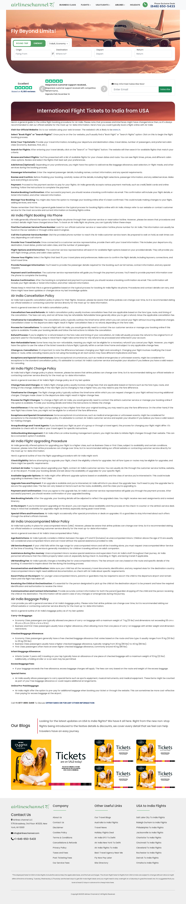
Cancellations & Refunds (65, 842)
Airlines (119, 4)
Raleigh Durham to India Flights (151, 822)
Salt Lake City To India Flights (150, 817)
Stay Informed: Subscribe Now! (129, 84)
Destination (62, 49)
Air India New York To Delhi (108, 842)
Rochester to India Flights (148, 852)
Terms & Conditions (62, 837)
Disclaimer (58, 827)
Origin (19, 49)
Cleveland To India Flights (148, 847)
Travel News (101, 827)
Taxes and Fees (60, 852)
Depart (100, 49)
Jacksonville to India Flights (149, 832)
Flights (85, 4)
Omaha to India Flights (147, 862)
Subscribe (165, 89)
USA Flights (102, 4)
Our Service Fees (61, 862)
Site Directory (101, 862)
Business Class (67, 4)
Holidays (135, 4)
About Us (57, 817)
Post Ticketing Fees (62, 857)
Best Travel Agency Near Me (109, 852)
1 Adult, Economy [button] (57, 43)
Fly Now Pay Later (103, 857)
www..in (116, 129)
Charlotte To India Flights (148, 837)
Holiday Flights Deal (104, 832)
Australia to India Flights (106, 822)
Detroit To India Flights (147, 857)
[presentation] (40, 87)
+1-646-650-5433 (25, 839)
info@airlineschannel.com (26, 833)
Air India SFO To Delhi (105, 837)
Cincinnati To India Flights (148, 842)
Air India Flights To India (106, 847)
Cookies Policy (60, 832)
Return (140, 49)
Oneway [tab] (38, 43)
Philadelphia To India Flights (149, 827)
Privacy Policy (59, 847)
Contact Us (58, 822)
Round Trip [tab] (22, 43)
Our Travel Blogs (103, 817)
